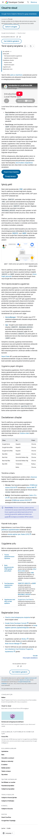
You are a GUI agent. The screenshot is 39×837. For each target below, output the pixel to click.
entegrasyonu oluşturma (17, 617)
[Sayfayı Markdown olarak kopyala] (30, 46)
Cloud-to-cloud (9, 8)
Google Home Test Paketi (25, 599)
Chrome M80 (30, 487)
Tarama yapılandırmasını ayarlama (9, 556)
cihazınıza (33, 477)
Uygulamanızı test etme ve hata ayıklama (9, 601)
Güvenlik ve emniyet (7, 758)
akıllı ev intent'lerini (16, 75)
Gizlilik (9, 828)
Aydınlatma (4, 751)
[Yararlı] (17, 36)
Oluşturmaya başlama (11, 172)
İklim (2, 754)
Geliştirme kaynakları (7, 789)
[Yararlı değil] (20, 36)
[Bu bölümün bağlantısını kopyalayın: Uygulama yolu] (18, 544)
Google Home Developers (8, 33)
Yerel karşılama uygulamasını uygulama (9, 585)
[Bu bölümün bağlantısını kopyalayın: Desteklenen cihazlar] (23, 418)
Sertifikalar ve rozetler (8, 782)
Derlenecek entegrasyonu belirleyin (12, 722)
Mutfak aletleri (5, 768)
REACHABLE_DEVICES (24, 594)
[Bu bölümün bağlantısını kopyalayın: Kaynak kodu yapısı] (19, 524)
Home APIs (4, 736)
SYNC (32, 573)
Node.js (24, 639)
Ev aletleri (4, 764)
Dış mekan (4, 774)
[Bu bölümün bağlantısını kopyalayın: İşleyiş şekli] (14, 185)
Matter (3, 697)
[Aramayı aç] (28, 2)
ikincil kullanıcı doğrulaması (24, 163)
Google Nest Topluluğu (8, 820)
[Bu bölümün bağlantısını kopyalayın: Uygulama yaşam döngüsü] (25, 366)
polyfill (6, 517)
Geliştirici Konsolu (7, 808)
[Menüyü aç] (3, 2)
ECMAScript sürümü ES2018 (21, 500)
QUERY (34, 583)
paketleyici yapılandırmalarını (10, 530)
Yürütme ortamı (24, 433)
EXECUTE (27, 583)
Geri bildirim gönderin (11, 41)
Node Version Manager (12, 643)
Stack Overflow (6, 817)
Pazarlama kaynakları (7, 785)
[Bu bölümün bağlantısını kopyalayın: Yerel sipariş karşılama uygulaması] (31, 284)
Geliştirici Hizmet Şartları (9, 797)
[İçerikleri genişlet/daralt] (11, 51)
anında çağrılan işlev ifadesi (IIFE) (18, 534)
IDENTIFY (21, 583)
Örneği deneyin (10, 176)
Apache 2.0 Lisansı (25, 680)
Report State (5, 356)
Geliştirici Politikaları (7, 801)
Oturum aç (34, 2)
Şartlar (3, 828)
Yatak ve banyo (6, 771)
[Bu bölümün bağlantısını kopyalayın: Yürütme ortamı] (16, 473)
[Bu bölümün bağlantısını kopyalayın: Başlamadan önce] (20, 613)
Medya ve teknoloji (7, 761)
